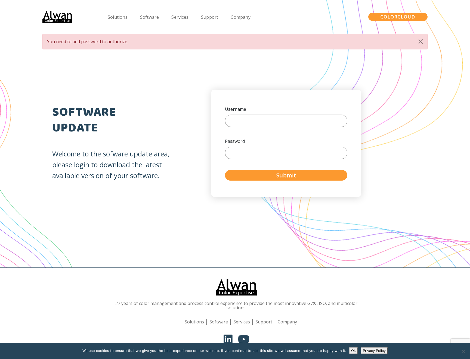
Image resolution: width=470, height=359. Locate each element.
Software (149, 17)
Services (179, 17)
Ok (353, 350)
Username (235, 109)
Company (240, 17)
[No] (463, 351)
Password (235, 141)
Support (209, 17)
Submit (286, 175)
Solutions (118, 17)
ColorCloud (398, 17)
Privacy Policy (374, 350)
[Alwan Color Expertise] (57, 17)
